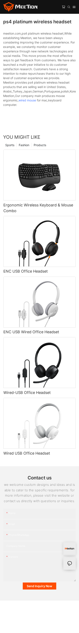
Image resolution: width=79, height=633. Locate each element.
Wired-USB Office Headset (27, 392)
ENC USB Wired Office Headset (31, 332)
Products (40, 145)
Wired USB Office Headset (26, 453)
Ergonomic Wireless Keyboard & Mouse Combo (38, 208)
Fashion (24, 145)
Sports (9, 145)
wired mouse (27, 100)
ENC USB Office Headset (25, 271)
